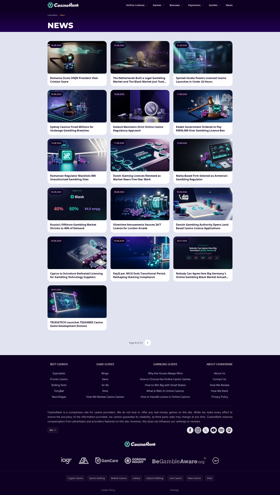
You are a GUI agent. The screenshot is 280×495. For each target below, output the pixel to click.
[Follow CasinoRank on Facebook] (190, 430)
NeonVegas (59, 397)
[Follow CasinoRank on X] (206, 430)
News (229, 5)
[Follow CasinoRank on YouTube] (213, 430)
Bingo (105, 373)
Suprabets (59, 373)
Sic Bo (105, 385)
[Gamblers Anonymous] (83, 460)
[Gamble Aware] (179, 460)
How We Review (219, 385)
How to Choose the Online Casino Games (165, 379)
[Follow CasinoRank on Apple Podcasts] (229, 430)
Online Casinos (135, 5)
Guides (213, 5)
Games (157, 5)
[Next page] (147, 342)
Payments (194, 5)
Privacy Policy (219, 397)
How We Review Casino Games (105, 397)
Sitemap (174, 490)
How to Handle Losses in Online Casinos (165, 397)
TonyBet (59, 391)
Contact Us (219, 379)
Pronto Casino (59, 379)
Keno (105, 379)
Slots (105, 391)
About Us (219, 373)
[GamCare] (106, 460)
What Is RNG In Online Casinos (165, 391)
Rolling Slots (59, 385)
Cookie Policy (108, 490)
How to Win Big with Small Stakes (165, 385)
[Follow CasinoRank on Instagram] (198, 430)
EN (51, 430)
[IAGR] (66, 460)
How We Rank (219, 391)
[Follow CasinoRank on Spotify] (221, 430)
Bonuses (175, 5)
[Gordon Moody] (135, 460)
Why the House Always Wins (165, 373)
